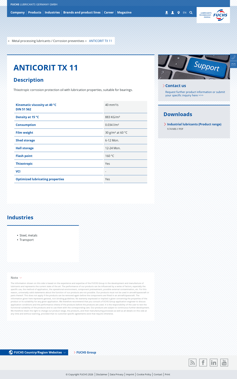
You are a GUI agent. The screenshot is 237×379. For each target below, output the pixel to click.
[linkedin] (214, 362)
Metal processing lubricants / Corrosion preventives (47, 41)
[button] (81, 277)
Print (167, 374)
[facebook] (203, 362)
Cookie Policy (144, 374)
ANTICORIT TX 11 (100, 41)
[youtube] (224, 362)
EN (184, 12)
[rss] (192, 362)
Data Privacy (116, 374)
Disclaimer (101, 374)
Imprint (130, 374)
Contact (158, 374)
